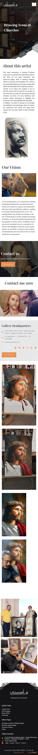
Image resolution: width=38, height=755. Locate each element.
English (34, 752)
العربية (29, 752)
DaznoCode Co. (19, 752)
